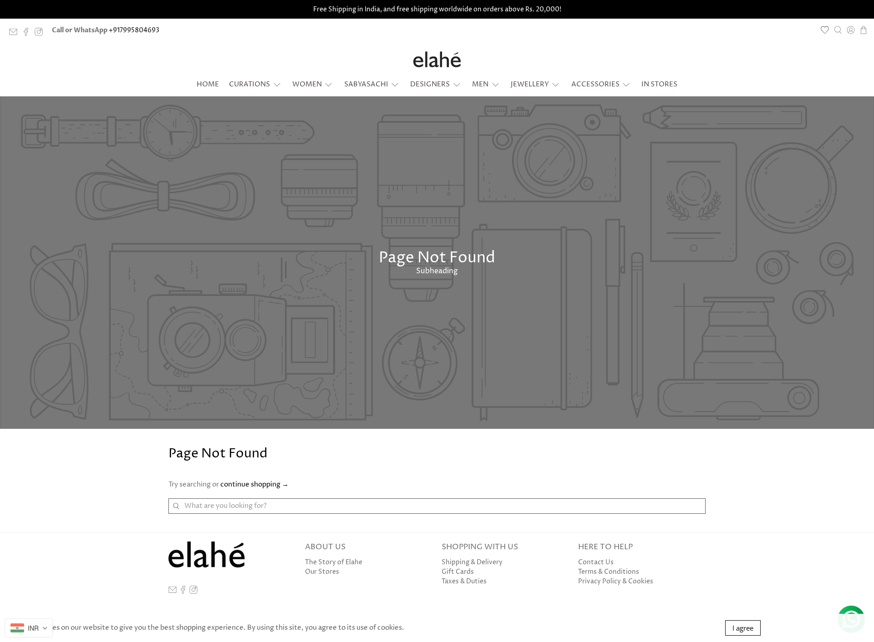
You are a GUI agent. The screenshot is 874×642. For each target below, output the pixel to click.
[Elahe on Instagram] (41, 34)
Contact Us (596, 562)
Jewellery (530, 84)
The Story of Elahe (333, 562)
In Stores (659, 84)
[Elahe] (437, 60)
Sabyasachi (366, 84)
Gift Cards (458, 571)
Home (208, 84)
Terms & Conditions (608, 571)
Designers (430, 84)
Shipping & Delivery (472, 562)
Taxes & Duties (464, 581)
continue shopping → (254, 484)
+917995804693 (134, 30)
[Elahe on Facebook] (28, 34)
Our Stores (322, 571)
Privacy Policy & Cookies (615, 581)
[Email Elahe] (15, 34)
